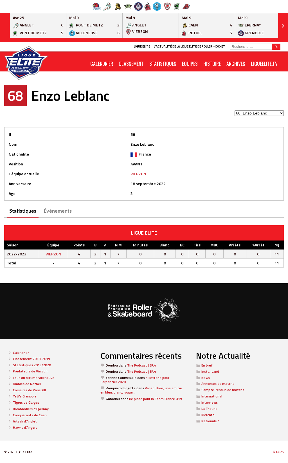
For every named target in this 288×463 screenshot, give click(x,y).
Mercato (208, 414)
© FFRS (278, 452)
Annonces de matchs (217, 383)
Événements (58, 211)
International (211, 396)
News (205, 377)
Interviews (209, 402)
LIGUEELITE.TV (264, 63)
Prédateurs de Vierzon (30, 371)
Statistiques (162, 63)
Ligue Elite (142, 46)
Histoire (212, 63)
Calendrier (21, 352)
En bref (207, 365)
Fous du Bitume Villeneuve (33, 377)
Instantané (210, 371)
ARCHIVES (235, 63)
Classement (131, 63)
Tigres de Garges (26, 402)
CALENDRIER (101, 63)
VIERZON (138, 174)
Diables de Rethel (27, 383)
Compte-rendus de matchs (222, 389)
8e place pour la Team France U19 (155, 398)
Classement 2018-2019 (31, 358)
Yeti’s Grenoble (25, 396)
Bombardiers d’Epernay (31, 409)
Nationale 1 (210, 421)
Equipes (190, 63)
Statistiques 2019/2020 (32, 365)
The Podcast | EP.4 (141, 365)
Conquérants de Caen (30, 415)
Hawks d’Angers (25, 427)
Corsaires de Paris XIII (29, 390)
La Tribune (209, 408)
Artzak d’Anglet (25, 421)
